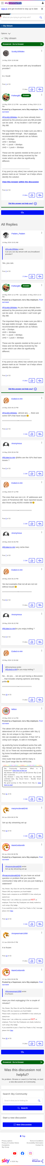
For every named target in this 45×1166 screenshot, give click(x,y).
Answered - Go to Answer (22, 44)
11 (6, 794)
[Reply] (40, 89)
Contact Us (39, 1145)
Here (11, 911)
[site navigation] (2, 3)
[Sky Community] (13, 3)
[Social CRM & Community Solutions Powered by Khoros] (37, 1161)
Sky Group (5, 1147)
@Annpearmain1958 (13, 991)
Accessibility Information (35, 1143)
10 (6, 694)
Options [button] (4, 33)
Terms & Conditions (36, 1141)
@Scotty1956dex (9, 117)
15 (6, 1038)
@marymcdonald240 (13, 866)
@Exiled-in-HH (8, 458)
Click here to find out (20, 770)
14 (6, 956)
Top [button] (23, 1136)
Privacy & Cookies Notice (10, 1143)
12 (6, 831)
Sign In (42, 3)
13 (6, 919)
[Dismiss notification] (42, 9)
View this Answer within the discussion (20, 182)
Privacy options (7, 1141)
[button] (42, 51)
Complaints (6, 1145)
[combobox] (20, 17)
